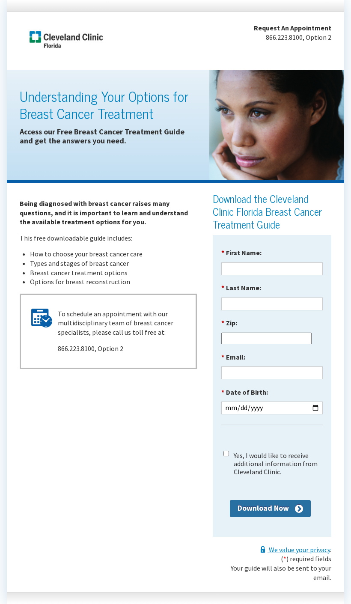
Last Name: (241, 287)
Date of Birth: (244, 392)
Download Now (263, 508)
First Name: (241, 252)
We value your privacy (299, 549)
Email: (233, 357)
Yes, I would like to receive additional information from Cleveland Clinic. (276, 464)
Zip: (229, 322)
